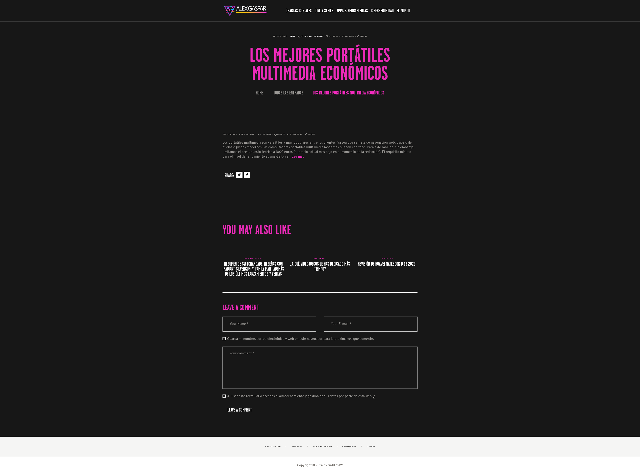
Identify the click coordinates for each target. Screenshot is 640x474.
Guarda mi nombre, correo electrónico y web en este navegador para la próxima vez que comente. (300, 339)
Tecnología (280, 36)
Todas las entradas (288, 92)
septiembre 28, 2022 (253, 258)
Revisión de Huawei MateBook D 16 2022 (387, 263)
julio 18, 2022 (386, 258)
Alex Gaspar (347, 36)
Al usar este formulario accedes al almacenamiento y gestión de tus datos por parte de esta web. (301, 396)
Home (259, 92)
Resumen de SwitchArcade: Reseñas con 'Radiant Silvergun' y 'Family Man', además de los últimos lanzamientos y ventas (253, 268)
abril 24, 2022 (320, 258)
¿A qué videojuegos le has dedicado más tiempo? (320, 266)
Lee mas (298, 157)
